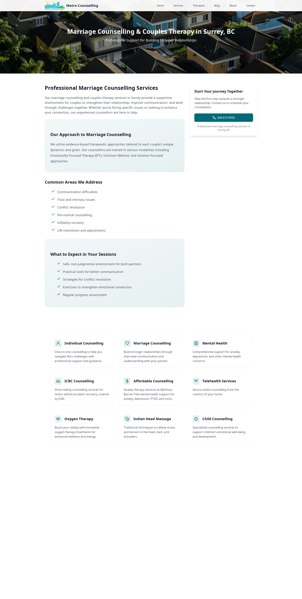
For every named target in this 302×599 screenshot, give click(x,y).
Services (178, 5)
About (232, 5)
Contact (250, 5)
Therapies (199, 5)
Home (160, 5)
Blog (217, 5)
